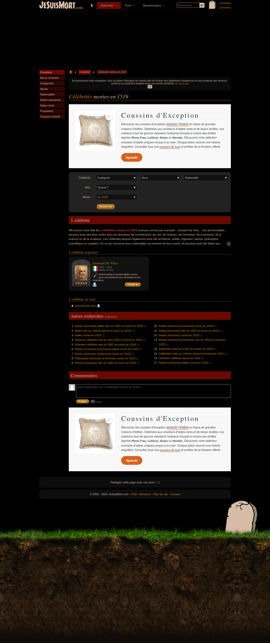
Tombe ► (132, 284)
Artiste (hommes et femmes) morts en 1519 (186, 326)
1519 (109, 267)
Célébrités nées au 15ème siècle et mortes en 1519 (191, 353)
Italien (102, 270)
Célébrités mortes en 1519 (112, 72)
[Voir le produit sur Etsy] (95, 130)
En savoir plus (182, 83)
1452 (101, 267)
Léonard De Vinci (105, 263)
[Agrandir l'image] (108, 116)
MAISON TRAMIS (177, 124)
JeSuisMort (57, 5)
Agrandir (132, 157)
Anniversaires (152, 5)
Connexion (225, 7)
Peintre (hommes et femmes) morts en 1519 (102, 353)
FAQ (134, 494)
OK (150, 86)
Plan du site (160, 494)
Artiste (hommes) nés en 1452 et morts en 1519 (189, 330)
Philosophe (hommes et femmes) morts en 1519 (105, 358)
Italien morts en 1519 (88, 335)
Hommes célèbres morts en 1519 (179, 358)
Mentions (145, 494)
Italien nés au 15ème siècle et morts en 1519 (103, 330)
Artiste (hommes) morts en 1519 (179, 335)
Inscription (225, 3)
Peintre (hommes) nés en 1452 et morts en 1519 (105, 362)
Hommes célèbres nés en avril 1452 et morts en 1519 (108, 339)
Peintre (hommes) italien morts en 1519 (183, 362)
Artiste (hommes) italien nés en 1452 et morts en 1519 (109, 326)
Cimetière (107, 5)
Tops (128, 5)
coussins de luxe (170, 146)
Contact (175, 494)
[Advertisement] (135, 40)
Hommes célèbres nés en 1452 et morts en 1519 (105, 344)
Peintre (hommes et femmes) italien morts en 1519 (106, 349)
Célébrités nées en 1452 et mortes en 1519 (186, 348)
